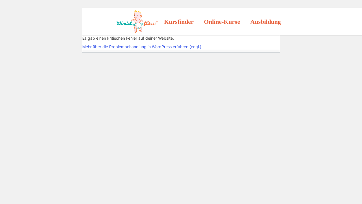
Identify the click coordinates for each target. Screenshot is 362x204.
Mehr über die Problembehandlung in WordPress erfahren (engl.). (142, 46)
